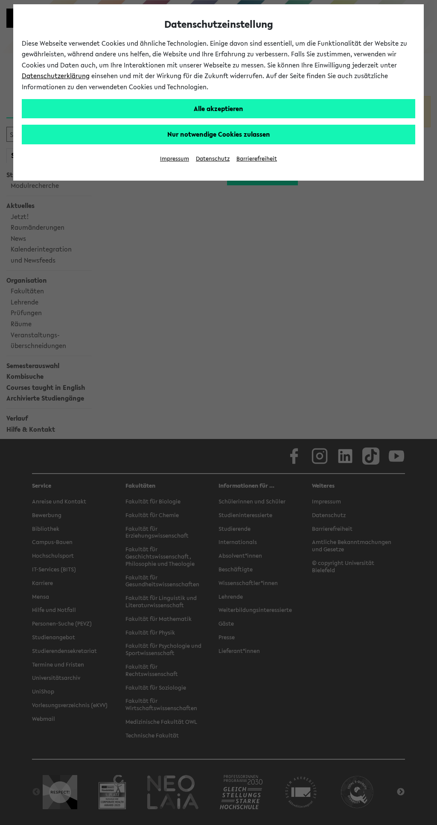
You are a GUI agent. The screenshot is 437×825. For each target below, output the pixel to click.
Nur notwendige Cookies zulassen (218, 134)
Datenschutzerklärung (56, 75)
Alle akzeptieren (218, 108)
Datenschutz (213, 159)
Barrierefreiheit (256, 159)
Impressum (174, 159)
